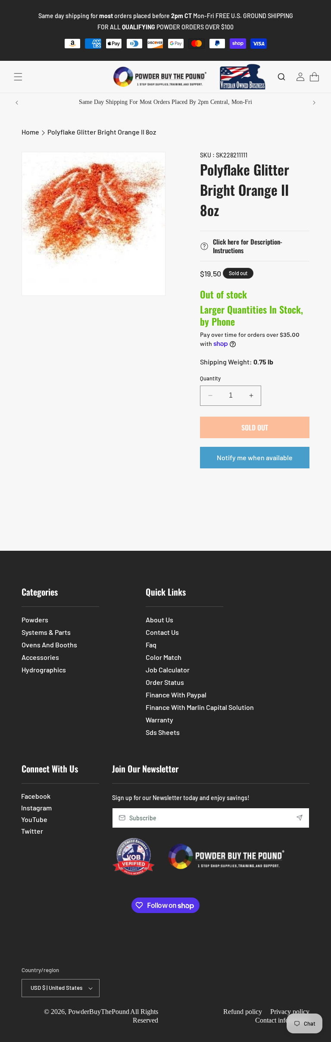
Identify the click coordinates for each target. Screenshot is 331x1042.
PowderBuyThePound (98, 1011)
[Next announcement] (314, 102)
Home (30, 132)
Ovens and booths (49, 644)
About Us (159, 619)
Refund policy (242, 1011)
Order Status (165, 682)
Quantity (210, 378)
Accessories (40, 657)
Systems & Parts (46, 632)
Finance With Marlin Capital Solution (200, 707)
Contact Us (162, 632)
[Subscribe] (299, 818)
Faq (151, 644)
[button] (18, 76)
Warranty (159, 720)
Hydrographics (44, 669)
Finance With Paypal (176, 694)
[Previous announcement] (16, 102)
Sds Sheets (163, 732)
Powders (35, 619)
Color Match (163, 657)
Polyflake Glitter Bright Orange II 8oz (101, 132)
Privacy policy (289, 1011)
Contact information (282, 1020)
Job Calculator (168, 669)
